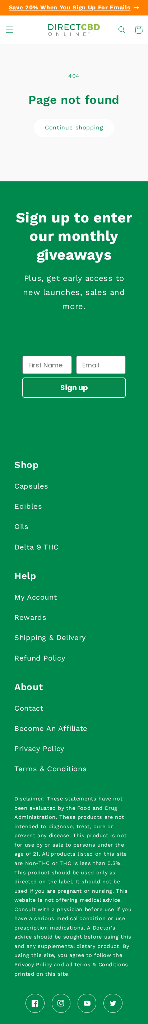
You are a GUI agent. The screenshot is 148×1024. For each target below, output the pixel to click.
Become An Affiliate (51, 728)
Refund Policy (39, 658)
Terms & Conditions (50, 768)
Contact (28, 708)
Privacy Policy (39, 748)
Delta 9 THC (36, 547)
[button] (9, 30)
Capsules (31, 486)
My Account (35, 597)
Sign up (74, 388)
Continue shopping (74, 127)
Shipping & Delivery (50, 637)
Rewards (30, 617)
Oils (21, 526)
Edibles (28, 506)
